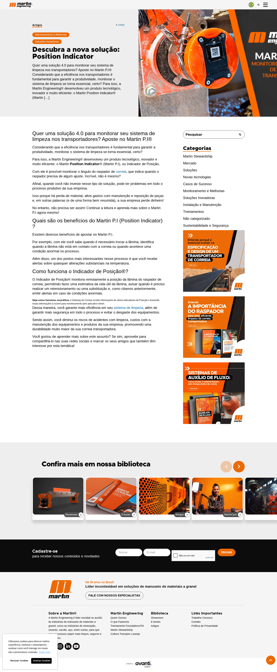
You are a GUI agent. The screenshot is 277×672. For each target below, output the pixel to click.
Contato (196, 621)
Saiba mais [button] (44, 652)
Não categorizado (196, 218)
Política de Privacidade (204, 625)
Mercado (189, 163)
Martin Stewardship (197, 156)
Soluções (190, 170)
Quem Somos (118, 617)
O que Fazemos (120, 621)
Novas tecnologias (197, 177)
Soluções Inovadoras (199, 198)
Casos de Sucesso (197, 184)
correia (121, 171)
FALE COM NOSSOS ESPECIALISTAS (114, 595)
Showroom (157, 617)
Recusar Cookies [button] (19, 661)
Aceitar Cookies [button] (41, 661)
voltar (121, 25)
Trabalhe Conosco (202, 617)
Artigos (155, 625)
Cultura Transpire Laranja (125, 633)
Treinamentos (193, 212)
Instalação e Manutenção (202, 205)
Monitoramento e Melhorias (203, 191)
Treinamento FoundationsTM (127, 625)
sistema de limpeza (128, 308)
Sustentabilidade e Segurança (206, 225)
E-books (155, 621)
